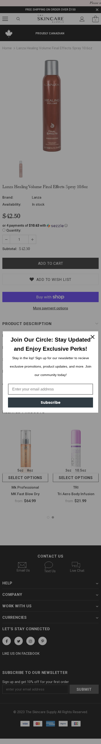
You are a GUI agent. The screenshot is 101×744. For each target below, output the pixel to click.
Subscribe (50, 402)
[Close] (92, 337)
